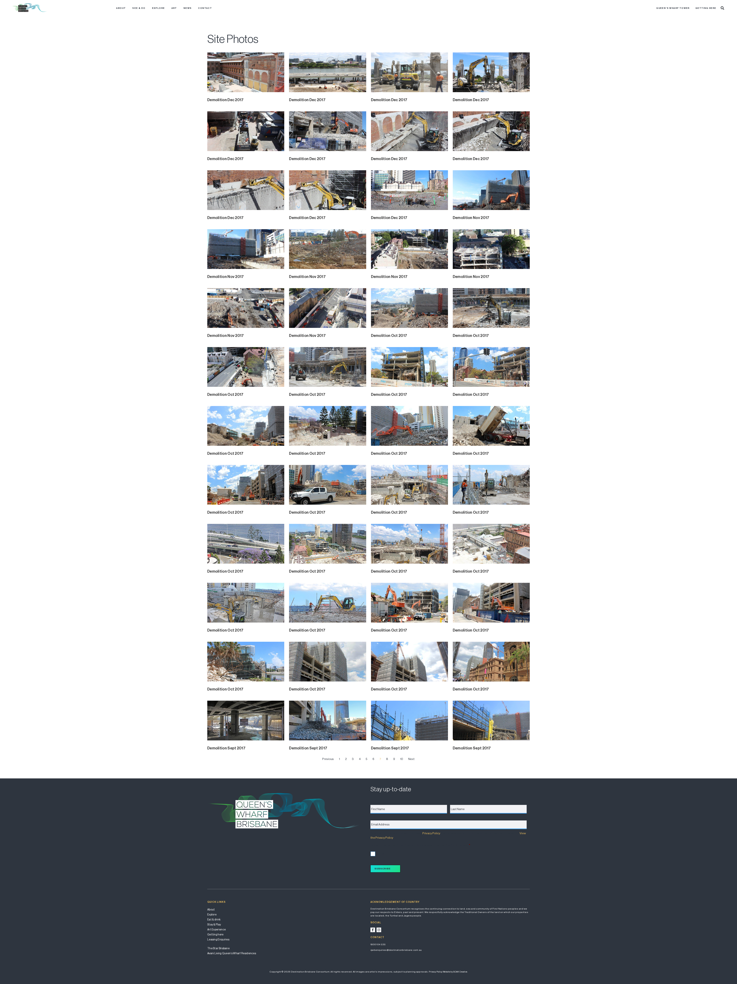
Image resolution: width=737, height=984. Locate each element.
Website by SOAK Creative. (455, 972)
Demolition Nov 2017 (471, 217)
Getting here (705, 8)
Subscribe (382, 868)
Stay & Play (214, 924)
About (121, 8)
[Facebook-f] (372, 930)
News (187, 8)
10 (401, 759)
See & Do (138, 8)
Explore (158, 8)
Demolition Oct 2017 (389, 335)
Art (174, 8)
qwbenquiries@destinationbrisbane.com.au (396, 950)
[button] (722, 8)
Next (411, 759)
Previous (328, 759)
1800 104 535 (378, 944)
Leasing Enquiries (218, 939)
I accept (380, 853)
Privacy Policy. (435, 972)
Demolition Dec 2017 (225, 100)
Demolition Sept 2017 (226, 748)
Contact (205, 8)
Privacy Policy (431, 833)
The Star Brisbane (218, 948)
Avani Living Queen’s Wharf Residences (231, 953)
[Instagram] (379, 930)
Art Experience (216, 929)
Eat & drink (214, 919)
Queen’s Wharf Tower (673, 8)
